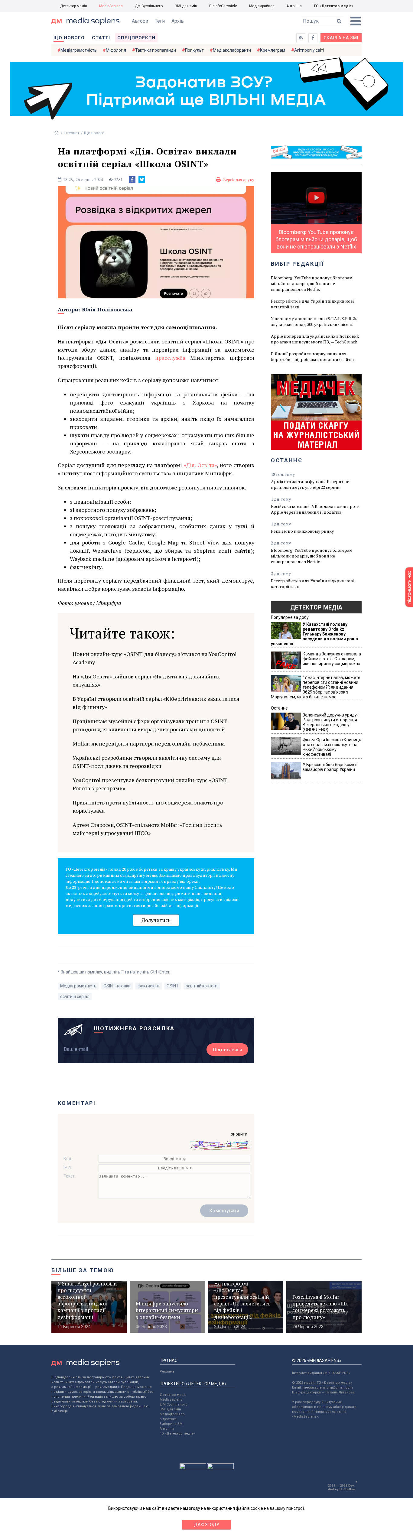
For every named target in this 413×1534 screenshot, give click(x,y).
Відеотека (168, 1419)
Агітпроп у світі (309, 50)
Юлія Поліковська (107, 309)
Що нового (69, 38)
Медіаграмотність (78, 50)
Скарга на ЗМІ (341, 37)
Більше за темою (82, 1270)
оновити (239, 1134)
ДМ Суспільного (149, 6)
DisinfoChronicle (223, 6)
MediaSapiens (111, 6)
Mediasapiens (171, 1400)
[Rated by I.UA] (193, 1467)
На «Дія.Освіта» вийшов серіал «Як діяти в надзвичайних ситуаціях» (146, 680)
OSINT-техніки (117, 985)
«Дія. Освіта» (200, 465)
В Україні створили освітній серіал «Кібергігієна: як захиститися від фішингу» (156, 702)
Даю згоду (206, 1524)
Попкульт (194, 50)
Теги (160, 21)
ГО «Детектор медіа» (333, 6)
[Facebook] (132, 179)
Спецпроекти (136, 38)
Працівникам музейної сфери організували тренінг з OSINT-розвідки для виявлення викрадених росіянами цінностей (151, 725)
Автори (140, 21)
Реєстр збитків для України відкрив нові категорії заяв (312, 304)
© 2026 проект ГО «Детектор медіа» (322, 1383)
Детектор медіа (73, 6)
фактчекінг (149, 985)
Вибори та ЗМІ (172, 1424)
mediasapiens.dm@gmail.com (328, 1387)
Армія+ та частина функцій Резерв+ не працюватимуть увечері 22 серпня (310, 484)
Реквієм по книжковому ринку (302, 531)
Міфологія (116, 50)
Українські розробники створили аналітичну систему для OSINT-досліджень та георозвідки (147, 761)
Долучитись (156, 920)
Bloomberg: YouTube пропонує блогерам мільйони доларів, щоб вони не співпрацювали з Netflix (312, 283)
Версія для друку (238, 179)
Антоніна (294, 6)
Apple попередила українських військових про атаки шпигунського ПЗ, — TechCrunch (315, 339)
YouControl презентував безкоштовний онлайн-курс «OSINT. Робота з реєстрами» (150, 784)
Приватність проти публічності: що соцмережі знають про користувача (148, 806)
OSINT (173, 985)
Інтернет (72, 133)
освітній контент (202, 985)
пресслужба (170, 357)
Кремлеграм (272, 50)
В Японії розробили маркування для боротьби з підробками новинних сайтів (312, 356)
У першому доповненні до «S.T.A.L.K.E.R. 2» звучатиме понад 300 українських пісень (314, 321)
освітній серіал (74, 996)
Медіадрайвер (261, 6)
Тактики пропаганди (155, 50)
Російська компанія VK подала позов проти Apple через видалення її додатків (315, 509)
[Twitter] (141, 179)
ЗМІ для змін (186, 6)
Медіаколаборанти (232, 50)
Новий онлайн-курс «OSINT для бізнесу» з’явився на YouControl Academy (155, 658)
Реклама (167, 1371)
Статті (101, 38)
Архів (177, 21)
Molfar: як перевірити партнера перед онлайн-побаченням (149, 743)
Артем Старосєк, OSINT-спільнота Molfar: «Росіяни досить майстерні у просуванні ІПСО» (147, 829)
